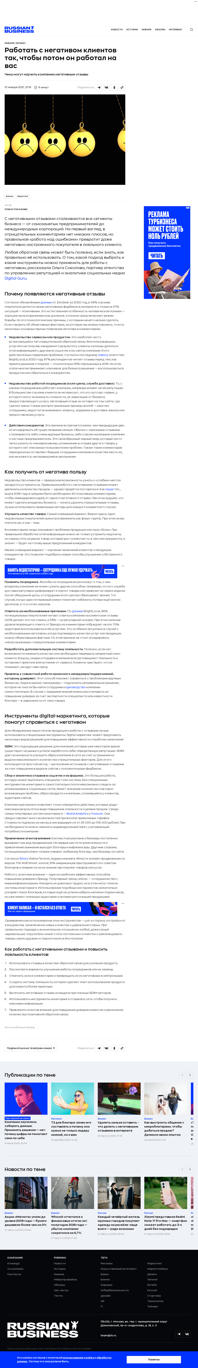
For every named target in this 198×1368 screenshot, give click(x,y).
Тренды (152, 1306)
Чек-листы (61, 1290)
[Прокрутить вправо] (190, 1075)
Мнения (146, 29)
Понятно (154, 1359)
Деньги (152, 1274)
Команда (13, 1263)
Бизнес (21, 43)
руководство (76, 687)
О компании (15, 1269)
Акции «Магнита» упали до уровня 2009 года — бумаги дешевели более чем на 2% (26, 1220)
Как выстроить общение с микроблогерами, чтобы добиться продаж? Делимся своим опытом (164, 1128)
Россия (152, 1290)
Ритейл (152, 1285)
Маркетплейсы (157, 1269)
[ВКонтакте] (187, 1334)
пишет (110, 489)
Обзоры (160, 29)
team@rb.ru (108, 1335)
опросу (103, 355)
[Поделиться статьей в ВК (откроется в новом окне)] (106, 87)
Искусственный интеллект (119, 1269)
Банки (105, 1274)
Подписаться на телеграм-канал (29, 1048)
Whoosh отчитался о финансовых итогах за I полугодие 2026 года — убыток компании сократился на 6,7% (69, 1224)
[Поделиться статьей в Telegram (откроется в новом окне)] (99, 87)
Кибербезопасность (115, 1290)
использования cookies (79, 1358)
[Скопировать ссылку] (122, 87)
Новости (117, 29)
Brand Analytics (77, 813)
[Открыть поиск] (191, 29)
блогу (24, 858)
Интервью (175, 29)
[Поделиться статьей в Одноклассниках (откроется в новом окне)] (114, 87)
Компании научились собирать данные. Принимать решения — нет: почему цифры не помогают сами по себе (26, 1130)
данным (46, 302)
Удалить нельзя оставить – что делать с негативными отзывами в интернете (118, 1126)
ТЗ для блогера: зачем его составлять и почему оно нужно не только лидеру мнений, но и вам (71, 1128)
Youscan (97, 813)
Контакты (14, 1274)
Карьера (106, 1285)
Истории (132, 29)
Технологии (155, 1301)
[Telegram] (178, 1334)
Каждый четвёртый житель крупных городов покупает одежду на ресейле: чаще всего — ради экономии (119, 1222)
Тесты (58, 1296)
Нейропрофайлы (65, 1279)
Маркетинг (22, 196)
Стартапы (154, 1296)
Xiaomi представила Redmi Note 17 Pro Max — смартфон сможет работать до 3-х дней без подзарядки (165, 1222)
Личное (152, 1279)
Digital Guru (16, 278)
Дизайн (106, 1296)
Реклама (106, 1263)
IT (102, 1306)
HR (102, 1301)
